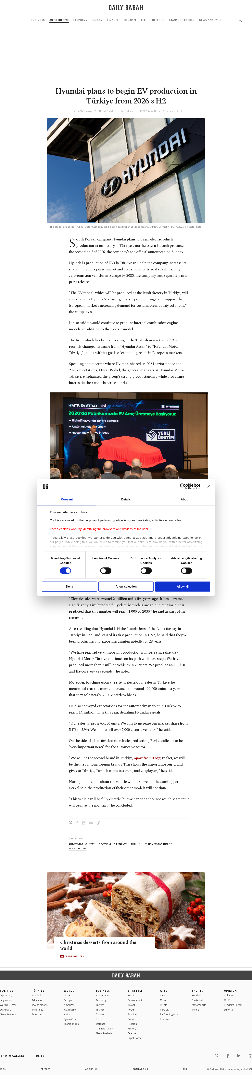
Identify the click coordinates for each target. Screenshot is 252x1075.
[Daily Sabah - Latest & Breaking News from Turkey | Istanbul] (126, 7)
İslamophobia (72, 1024)
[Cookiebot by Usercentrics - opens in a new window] (183, 486)
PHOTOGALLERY (75, 956)
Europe (68, 1000)
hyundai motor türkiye (158, 844)
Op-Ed (227, 1000)
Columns (229, 995)
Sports (197, 990)
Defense (158, 20)
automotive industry (81, 844)
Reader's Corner (233, 1005)
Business (38, 20)
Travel (131, 1005)
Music (163, 1000)
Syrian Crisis (70, 1019)
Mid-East (68, 995)
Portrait (164, 1009)
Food (131, 1009)
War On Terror (8, 1005)
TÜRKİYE (38, 990)
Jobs (3, 1069)
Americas (69, 1005)
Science (132, 1019)
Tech (144, 20)
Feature (132, 1033)
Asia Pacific (70, 1009)
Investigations (39, 1005)
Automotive (59, 20)
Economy (80, 20)
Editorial (228, 1009)
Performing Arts (169, 1014)
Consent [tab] (67, 499)
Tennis (195, 1009)
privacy (46, 1069)
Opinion (230, 990)
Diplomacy (6, 995)
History (132, 1028)
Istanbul (36, 995)
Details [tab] (126, 499)
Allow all (183, 586)
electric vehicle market (113, 844)
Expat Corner (135, 1038)
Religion (132, 1024)
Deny (69, 586)
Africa (67, 1014)
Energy (97, 20)
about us (91, 1069)
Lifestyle (135, 990)
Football (196, 995)
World (69, 990)
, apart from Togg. (146, 758)
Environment (135, 1000)
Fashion (132, 1014)
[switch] (105, 571)
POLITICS (6, 990)
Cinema (164, 995)
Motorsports (199, 1005)
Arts (163, 990)
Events (163, 1005)
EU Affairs (5, 1009)
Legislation (6, 1000)
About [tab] (185, 499)
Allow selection (126, 586)
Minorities (37, 1009)
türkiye (135, 844)
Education (37, 1000)
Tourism (129, 20)
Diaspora (37, 1014)
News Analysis (210, 20)
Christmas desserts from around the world (98, 945)
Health (131, 995)
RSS (185, 1069)
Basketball (198, 1000)
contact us (140, 1069)
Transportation (182, 20)
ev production (77, 848)
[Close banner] (209, 486)
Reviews (164, 1019)
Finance (113, 20)
